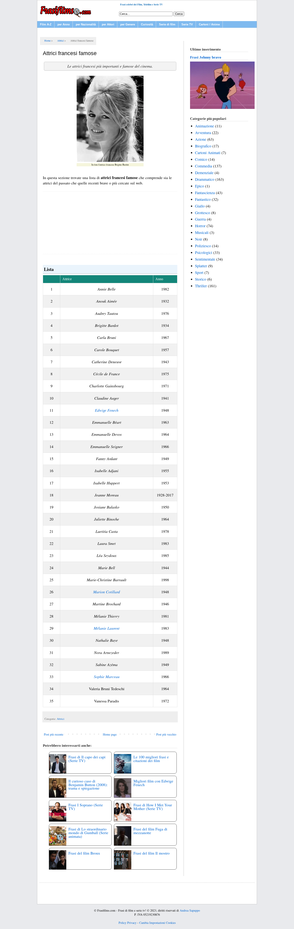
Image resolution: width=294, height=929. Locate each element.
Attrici (60, 719)
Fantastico (203, 199)
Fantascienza (205, 192)
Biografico (203, 145)
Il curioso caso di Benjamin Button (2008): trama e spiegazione (88, 784)
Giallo (200, 206)
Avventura (203, 132)
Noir (198, 239)
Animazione (204, 125)
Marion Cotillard (106, 591)
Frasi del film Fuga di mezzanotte (150, 830)
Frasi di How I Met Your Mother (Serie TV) (152, 806)
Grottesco (202, 212)
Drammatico (204, 179)
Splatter (201, 265)
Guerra (200, 219)
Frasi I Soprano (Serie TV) (85, 806)
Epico (199, 186)
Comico (201, 159)
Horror (200, 225)
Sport (199, 272)
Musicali (202, 232)
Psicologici (203, 252)
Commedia (203, 165)
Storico (200, 279)
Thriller (201, 285)
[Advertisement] (110, 223)
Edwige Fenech (106, 410)
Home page (110, 734)
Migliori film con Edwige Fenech (153, 782)
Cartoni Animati (207, 152)
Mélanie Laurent (106, 628)
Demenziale (204, 172)
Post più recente (53, 734)
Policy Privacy (127, 923)
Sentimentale (205, 259)
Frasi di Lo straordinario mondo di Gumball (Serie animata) (88, 832)
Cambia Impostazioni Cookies (157, 923)
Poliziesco (203, 245)
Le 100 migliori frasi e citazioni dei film (151, 758)
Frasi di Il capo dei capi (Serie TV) (86, 758)
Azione (200, 139)
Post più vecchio (166, 734)
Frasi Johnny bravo (205, 57)
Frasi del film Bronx (84, 853)
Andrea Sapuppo (190, 910)
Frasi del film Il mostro (151, 853)
